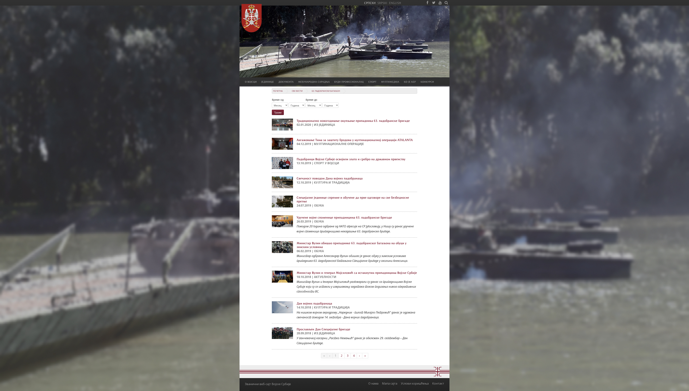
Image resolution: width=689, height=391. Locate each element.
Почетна (278, 91)
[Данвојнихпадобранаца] (314, 303)
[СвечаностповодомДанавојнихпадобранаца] (330, 178)
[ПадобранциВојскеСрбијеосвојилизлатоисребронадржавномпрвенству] (351, 159)
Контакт (438, 383)
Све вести (297, 91)
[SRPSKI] (382, 3)
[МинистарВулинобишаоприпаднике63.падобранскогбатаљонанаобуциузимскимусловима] (352, 245)
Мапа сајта (389, 383)
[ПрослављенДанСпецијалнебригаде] (323, 329)
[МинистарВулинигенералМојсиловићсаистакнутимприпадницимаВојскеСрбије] (357, 272)
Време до (311, 99)
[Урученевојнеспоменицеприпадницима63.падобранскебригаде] (344, 217)
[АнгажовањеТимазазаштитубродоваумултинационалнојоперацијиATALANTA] (355, 139)
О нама (373, 383)
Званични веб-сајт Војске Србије (268, 384)
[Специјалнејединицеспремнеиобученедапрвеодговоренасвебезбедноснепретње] (353, 199)
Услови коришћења (415, 383)
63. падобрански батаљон (326, 91)
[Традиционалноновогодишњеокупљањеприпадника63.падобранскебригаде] (353, 120)
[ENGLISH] (395, 3)
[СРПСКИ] (370, 3)
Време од (277, 99)
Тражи (278, 112)
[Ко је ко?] (412, 81)
